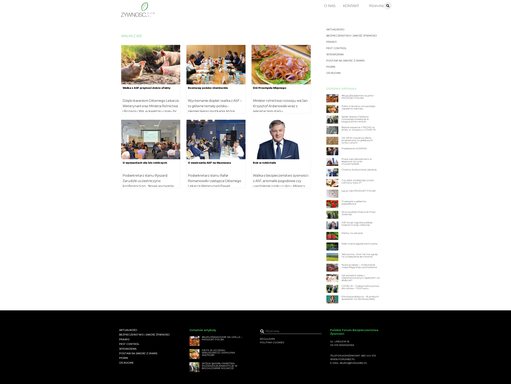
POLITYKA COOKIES (272, 342)
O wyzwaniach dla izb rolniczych (145, 162)
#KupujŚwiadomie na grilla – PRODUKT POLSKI (358, 96)
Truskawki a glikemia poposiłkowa (354, 202)
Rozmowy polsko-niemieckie (208, 87)
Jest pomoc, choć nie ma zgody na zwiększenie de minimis (360, 255)
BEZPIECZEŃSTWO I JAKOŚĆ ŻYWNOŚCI (351, 35)
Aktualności (335, 29)
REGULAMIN (267, 338)
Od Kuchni (333, 72)
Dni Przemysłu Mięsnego (269, 87)
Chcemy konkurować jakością (359, 169)
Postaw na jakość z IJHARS (345, 60)
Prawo (331, 41)
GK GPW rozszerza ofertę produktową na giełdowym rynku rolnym (357, 140)
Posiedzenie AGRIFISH (354, 148)
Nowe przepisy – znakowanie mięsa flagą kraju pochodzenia (359, 266)
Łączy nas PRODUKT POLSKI (359, 191)
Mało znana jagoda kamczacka (359, 243)
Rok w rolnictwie (264, 162)
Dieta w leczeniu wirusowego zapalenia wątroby (358, 107)
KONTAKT (351, 6)
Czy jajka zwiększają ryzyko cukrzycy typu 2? (358, 181)
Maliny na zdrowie (352, 233)
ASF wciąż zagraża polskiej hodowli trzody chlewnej (357, 223)
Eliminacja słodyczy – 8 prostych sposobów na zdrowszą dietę (360, 297)
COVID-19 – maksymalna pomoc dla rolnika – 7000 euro (360, 287)
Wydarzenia (335, 54)
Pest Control (336, 48)
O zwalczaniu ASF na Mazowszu (209, 162)
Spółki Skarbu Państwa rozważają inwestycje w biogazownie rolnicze (355, 119)
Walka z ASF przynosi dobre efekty (146, 87)
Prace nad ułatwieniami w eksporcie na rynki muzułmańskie (357, 161)
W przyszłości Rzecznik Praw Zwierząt (359, 213)
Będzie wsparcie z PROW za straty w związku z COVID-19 (359, 128)
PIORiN (330, 66)
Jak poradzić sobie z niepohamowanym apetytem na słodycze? (361, 277)
